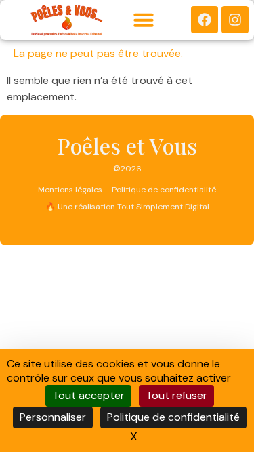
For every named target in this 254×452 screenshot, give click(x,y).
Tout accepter (88, 395)
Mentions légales (70, 189)
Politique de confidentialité (164, 189)
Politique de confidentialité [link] (173, 417)
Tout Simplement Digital (163, 206)
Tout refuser (176, 395)
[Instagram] (235, 19)
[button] (143, 19)
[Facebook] (204, 19)
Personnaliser (53, 417)
